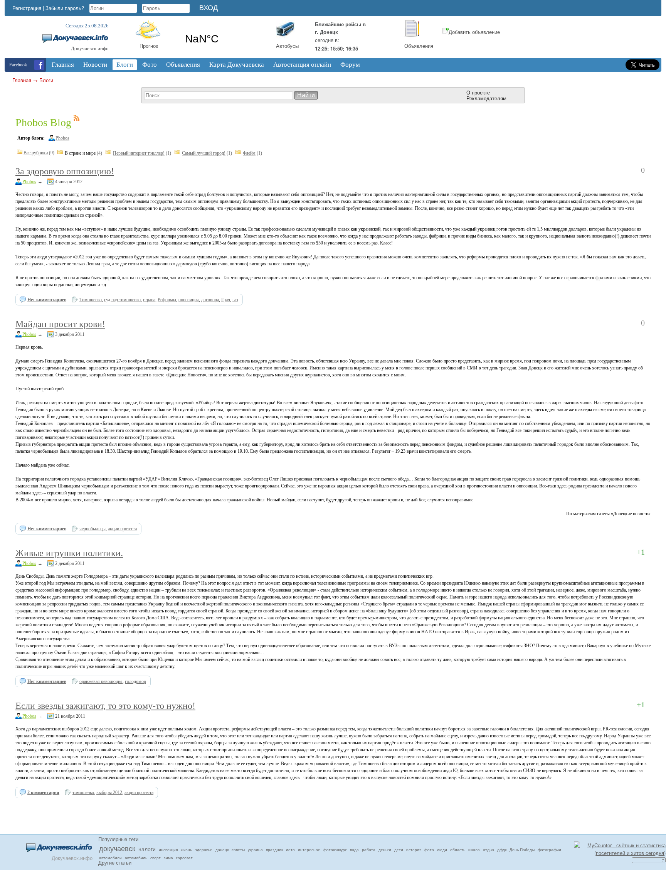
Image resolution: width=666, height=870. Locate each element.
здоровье (203, 849)
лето (290, 849)
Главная (21, 80)
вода (354, 849)
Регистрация (26, 8)
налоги (147, 849)
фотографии (549, 849)
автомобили (110, 857)
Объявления (418, 45)
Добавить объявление (474, 31)
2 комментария (43, 792)
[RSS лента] (77, 119)
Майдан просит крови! (60, 324)
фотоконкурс (335, 849)
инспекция (168, 849)
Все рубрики (36, 152)
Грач (225, 299)
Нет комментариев (46, 299)
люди (442, 849)
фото (429, 849)
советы (238, 849)
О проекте (478, 92)
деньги (384, 849)
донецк (222, 849)
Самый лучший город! (203, 153)
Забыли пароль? (64, 8)
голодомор (135, 681)
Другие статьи (114, 862)
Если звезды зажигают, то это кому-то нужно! (105, 706)
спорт (155, 857)
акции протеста (122, 528)
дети (398, 849)
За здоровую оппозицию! (64, 171)
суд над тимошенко (122, 299)
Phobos (62, 138)
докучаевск (117, 848)
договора (210, 299)
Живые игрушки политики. (69, 553)
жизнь (186, 849)
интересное (309, 849)
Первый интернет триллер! (139, 153)
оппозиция (188, 299)
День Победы (522, 849)
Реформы (167, 299)
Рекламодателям (486, 98)
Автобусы (287, 45)
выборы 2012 (109, 792)
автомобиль (136, 857)
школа (474, 849)
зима (168, 857)
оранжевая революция (101, 681)
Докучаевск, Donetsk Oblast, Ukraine (224, 39)
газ (235, 299)
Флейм (249, 153)
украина (255, 849)
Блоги (46, 80)
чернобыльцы (92, 528)
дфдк (501, 849)
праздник (274, 849)
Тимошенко (90, 299)
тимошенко (83, 792)
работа (368, 849)
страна (149, 299)
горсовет (184, 857)
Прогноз (149, 45)
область (457, 849)
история (413, 849)
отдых (488, 849)
